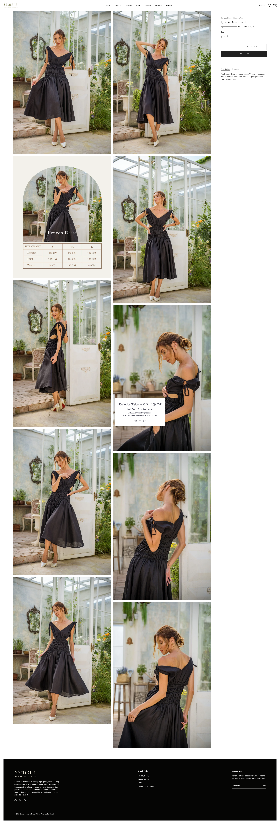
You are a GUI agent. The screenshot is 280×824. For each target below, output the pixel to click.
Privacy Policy (143, 776)
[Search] (269, 5)
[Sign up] (264, 785)
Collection (147, 5)
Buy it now (244, 54)
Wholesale (158, 5)
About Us (118, 5)
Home (108, 5)
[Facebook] (136, 421)
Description (225, 69)
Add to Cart (251, 47)
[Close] (161, 400)
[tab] (226, 69)
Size (222, 32)
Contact (169, 5)
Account (262, 5)
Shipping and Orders (146, 786)
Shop (138, 5)
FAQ (140, 783)
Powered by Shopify (48, 814)
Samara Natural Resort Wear (232, 18)
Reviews (235, 69)
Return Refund (143, 779)
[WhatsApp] (144, 421)
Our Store (128, 5)
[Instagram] (140, 421)
